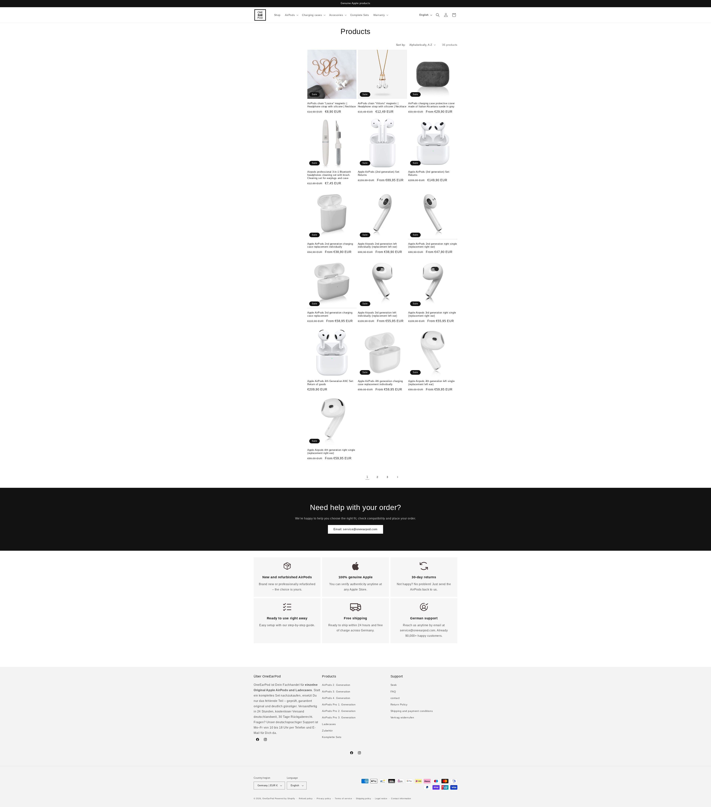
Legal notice (381, 798)
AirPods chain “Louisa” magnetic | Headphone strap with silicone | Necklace (331, 105)
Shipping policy (363, 798)
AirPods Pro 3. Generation (339, 717)
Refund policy (306, 798)
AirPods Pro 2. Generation (339, 710)
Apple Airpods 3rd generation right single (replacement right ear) (432, 314)
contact (395, 698)
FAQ (393, 691)
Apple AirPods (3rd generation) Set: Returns (429, 174)
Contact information (401, 798)
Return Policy (399, 704)
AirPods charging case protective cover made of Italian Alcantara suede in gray (431, 105)
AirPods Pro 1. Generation (339, 704)
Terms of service (343, 798)
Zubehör (327, 730)
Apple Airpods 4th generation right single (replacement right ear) (331, 451)
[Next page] (397, 477)
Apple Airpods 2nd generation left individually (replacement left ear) (377, 245)
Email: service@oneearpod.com (355, 529)
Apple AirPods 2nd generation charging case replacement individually (330, 245)
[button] (291, 15)
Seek (393, 684)
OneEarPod (268, 798)
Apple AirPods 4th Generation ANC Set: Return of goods (330, 383)
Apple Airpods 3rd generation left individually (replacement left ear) (377, 314)
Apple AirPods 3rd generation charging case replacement (329, 314)
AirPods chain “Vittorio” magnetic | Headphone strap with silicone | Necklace (382, 105)
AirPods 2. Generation (336, 684)
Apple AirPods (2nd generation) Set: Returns (379, 174)
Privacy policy (324, 798)
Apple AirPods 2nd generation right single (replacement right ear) (432, 245)
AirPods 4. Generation (336, 698)
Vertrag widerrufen (402, 717)
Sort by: (401, 44)
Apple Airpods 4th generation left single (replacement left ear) (431, 383)
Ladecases (329, 724)
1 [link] (367, 476)
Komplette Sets (331, 737)
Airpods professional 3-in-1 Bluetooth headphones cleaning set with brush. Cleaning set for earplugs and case (329, 175)
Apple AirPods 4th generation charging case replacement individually (380, 383)
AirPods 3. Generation (336, 691)
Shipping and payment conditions (411, 710)
